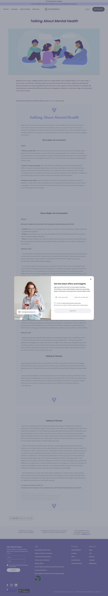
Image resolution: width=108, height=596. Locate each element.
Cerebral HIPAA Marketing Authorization (71, 303)
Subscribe (73, 311)
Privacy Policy (84, 305)
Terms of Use (76, 305)
